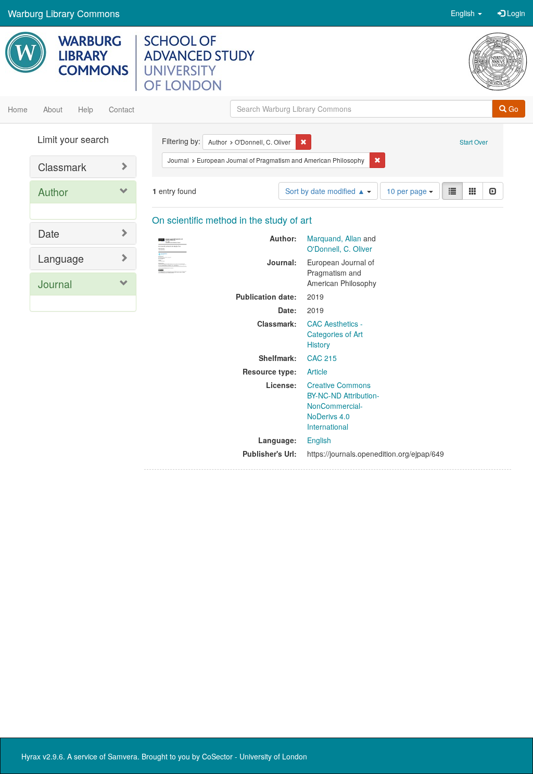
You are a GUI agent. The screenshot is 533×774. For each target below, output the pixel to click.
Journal (55, 283)
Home (18, 109)
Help (85, 109)
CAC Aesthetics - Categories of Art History (335, 334)
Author (53, 191)
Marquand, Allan (334, 238)
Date (48, 233)
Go (512, 109)
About (52, 109)
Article (317, 371)
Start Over (474, 141)
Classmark (62, 166)
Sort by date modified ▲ (326, 191)
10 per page (408, 191)
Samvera (122, 756)
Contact (121, 109)
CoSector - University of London (254, 756)
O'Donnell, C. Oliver (339, 248)
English (319, 440)
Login (515, 13)
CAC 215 (322, 358)
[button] (466, 13)
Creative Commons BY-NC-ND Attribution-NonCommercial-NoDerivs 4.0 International (343, 406)
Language (61, 258)
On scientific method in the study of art (232, 219)
